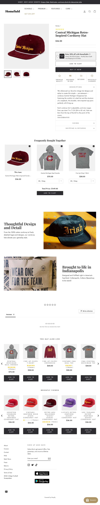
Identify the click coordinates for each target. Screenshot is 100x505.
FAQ (5, 456)
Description (76, 87)
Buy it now (76, 70)
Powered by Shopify (50, 497)
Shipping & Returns (76, 128)
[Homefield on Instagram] (29, 465)
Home (57, 26)
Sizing (76, 123)
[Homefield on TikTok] (36, 465)
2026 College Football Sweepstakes (11, 477)
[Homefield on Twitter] (32, 465)
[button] (90, 54)
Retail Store (7, 459)
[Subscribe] (49, 458)
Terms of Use (8, 473)
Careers (6, 449)
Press (5, 462)
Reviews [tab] (9, 314)
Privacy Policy (8, 469)
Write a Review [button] (88, 311)
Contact (6, 452)
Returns (6, 466)
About (6, 445)
